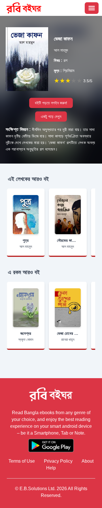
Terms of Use (21, 461)
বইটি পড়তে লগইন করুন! (51, 103)
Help (51, 467)
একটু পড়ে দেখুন (51, 116)
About (88, 461)
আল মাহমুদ (61, 50)
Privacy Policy (58, 461)
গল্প (60, 60)
